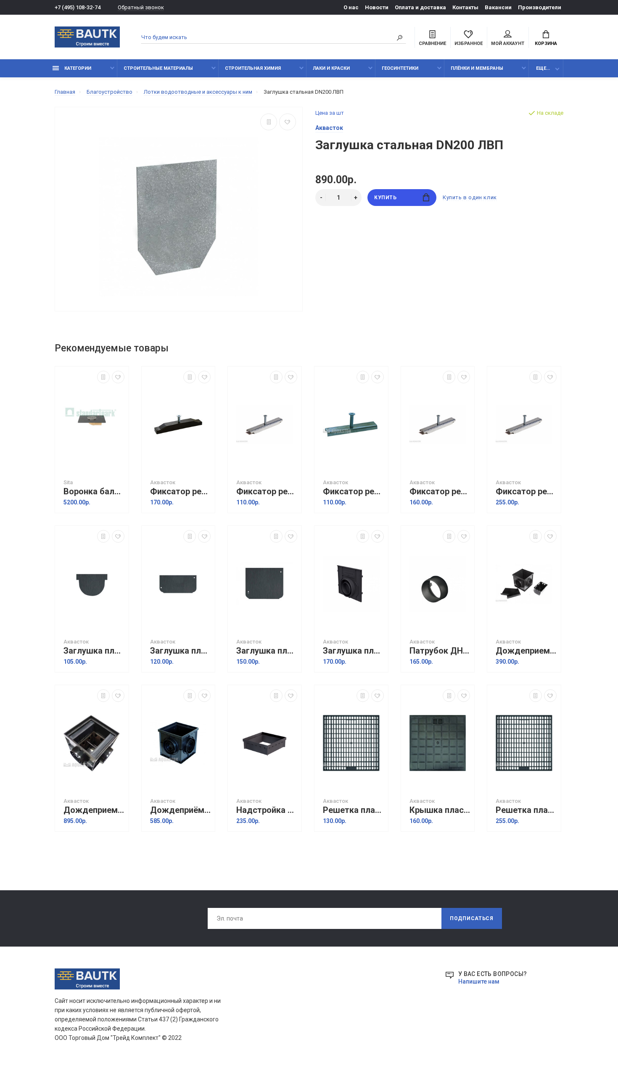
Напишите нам (478, 981)
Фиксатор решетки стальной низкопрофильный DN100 (353, 491)
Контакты (465, 7)
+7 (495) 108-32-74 (77, 7)
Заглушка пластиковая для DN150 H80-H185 (353, 651)
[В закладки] (287, 121)
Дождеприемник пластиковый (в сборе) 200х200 (526, 651)
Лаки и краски (331, 68)
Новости (376, 7)
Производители (539, 7)
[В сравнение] (268, 121)
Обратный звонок (141, 7)
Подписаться (472, 918)
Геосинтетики (400, 68)
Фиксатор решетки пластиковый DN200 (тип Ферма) (180, 491)
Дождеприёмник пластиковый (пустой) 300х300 (180, 810)
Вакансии (498, 7)
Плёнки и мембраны (477, 68)
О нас (351, 7)
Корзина (546, 43)
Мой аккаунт (507, 43)
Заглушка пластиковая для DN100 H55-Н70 (180, 651)
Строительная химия (253, 68)
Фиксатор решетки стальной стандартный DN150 (439, 491)
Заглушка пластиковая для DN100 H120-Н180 (266, 651)
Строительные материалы (158, 68)
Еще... (543, 68)
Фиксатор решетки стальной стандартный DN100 (266, 491)
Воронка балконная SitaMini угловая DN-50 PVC (93, 491)
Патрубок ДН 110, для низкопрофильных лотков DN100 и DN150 (439, 651)
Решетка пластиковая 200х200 (353, 810)
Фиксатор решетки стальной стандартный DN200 (526, 491)
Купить (385, 197)
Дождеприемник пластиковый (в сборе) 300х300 (93, 810)
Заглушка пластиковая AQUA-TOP (93, 651)
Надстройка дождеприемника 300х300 (266, 810)
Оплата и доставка (420, 7)
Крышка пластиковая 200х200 (439, 810)
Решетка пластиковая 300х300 (526, 810)
